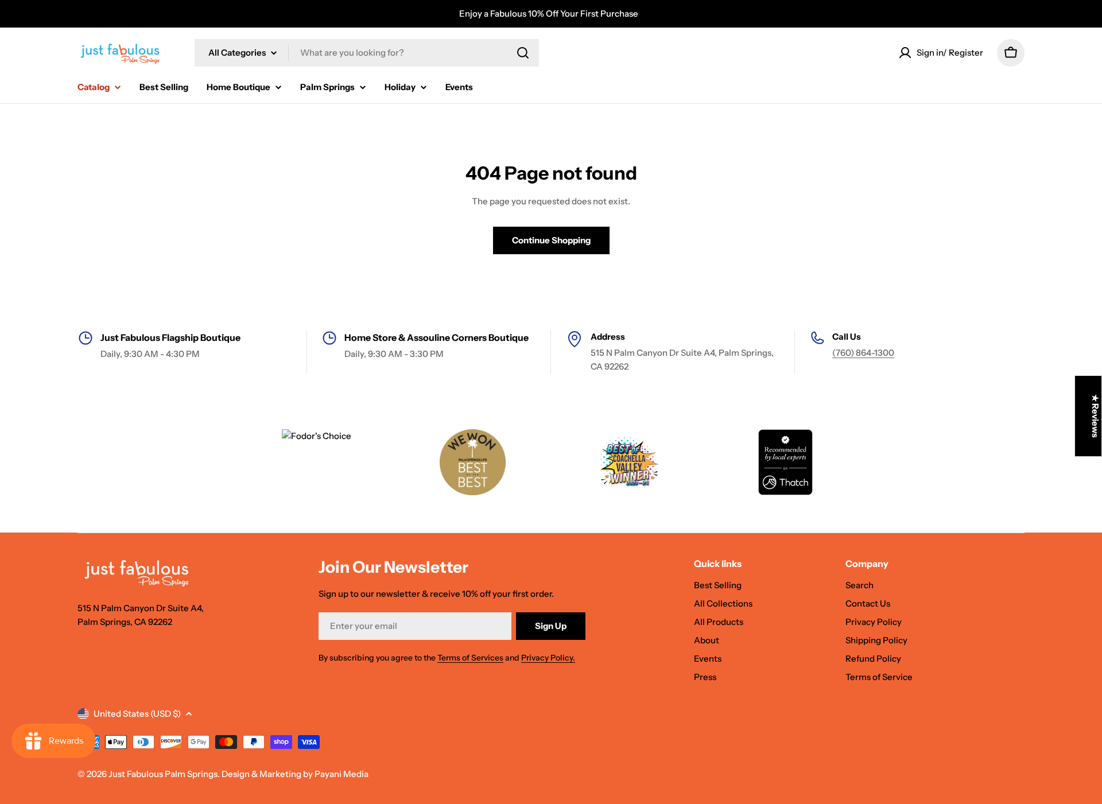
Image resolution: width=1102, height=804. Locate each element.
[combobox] (367, 53)
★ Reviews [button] (1095, 416)
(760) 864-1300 (863, 352)
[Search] (523, 53)
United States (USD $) (137, 713)
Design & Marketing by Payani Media (295, 773)
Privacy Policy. (548, 657)
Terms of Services (470, 657)
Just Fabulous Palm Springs (163, 773)
